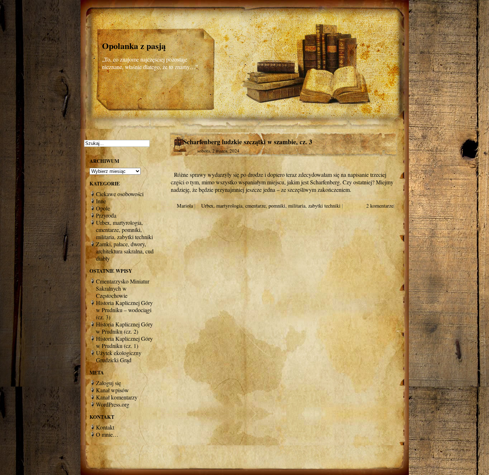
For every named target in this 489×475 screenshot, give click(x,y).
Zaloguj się (108, 383)
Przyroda (106, 215)
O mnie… (107, 434)
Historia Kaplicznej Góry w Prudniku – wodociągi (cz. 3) (124, 310)
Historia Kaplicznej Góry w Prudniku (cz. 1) (124, 342)
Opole (103, 208)
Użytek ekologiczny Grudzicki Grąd (118, 356)
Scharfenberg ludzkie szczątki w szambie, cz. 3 (247, 141)
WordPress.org (112, 404)
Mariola (185, 205)
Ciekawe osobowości (120, 194)
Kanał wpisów (112, 390)
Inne (101, 201)
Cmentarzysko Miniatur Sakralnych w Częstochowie (122, 288)
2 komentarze (379, 205)
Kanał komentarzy (116, 397)
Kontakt (105, 427)
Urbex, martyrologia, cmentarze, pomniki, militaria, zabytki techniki (270, 205)
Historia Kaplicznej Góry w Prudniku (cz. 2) (124, 327)
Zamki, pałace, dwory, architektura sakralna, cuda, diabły (127, 251)
